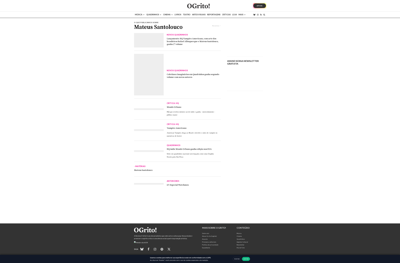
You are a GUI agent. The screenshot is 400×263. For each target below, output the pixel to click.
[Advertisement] (245, 38)
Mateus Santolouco (143, 170)
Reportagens (213, 14)
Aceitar (246, 259)
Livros (178, 14)
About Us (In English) (209, 236)
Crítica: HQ (173, 103)
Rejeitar (237, 259)
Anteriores (173, 181)
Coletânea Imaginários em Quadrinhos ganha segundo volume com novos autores (193, 76)
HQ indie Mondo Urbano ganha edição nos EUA (189, 149)
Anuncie (205, 239)
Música (138, 14)
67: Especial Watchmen (178, 185)
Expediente (206, 248)
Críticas (226, 14)
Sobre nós (205, 233)
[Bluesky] (254, 15)
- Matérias (140, 166)
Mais (241, 14)
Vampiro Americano (176, 128)
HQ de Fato (241, 248)
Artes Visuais (199, 14)
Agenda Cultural (242, 242)
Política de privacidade (210, 245)
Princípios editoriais (209, 242)
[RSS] (260, 15)
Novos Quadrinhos (177, 35)
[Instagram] (257, 15)
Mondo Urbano (174, 107)
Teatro (186, 14)
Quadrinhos (152, 14)
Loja (234, 14)
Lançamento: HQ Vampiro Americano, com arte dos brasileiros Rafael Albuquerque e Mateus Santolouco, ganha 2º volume (192, 41)
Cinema (167, 14)
